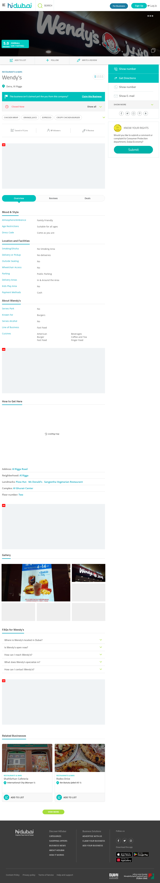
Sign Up (139, 5)
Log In (153, 5)
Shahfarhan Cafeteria (16, 778)
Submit (133, 149)
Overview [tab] (19, 198)
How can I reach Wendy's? (18, 654)
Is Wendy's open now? (16, 647)
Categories (55, 836)
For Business (119, 6)
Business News (57, 845)
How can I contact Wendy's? (19, 669)
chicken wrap (11, 117)
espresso (46, 117)
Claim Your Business (93, 841)
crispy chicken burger (68, 117)
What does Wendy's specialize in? (22, 662)
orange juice (30, 117)
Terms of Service (46, 874)
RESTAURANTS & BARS (13, 775)
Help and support (65, 874)
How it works (56, 855)
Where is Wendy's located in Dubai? (23, 640)
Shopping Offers (58, 841)
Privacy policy (29, 874)
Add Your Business (92, 845)
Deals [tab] (87, 198)
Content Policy (13, 874)
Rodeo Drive (63, 778)
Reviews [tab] (53, 198)
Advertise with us (92, 836)
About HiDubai (56, 850)
